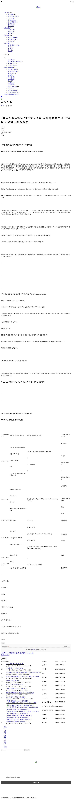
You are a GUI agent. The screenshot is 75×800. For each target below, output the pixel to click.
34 (5, 735)
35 (5, 737)
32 (5, 732)
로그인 (72, 1)
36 (5, 738)
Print (2, 643)
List (2, 656)
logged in (34, 649)
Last (5, 747)
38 (5, 742)
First (5, 727)
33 (5, 733)
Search (27, 750)
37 (5, 740)
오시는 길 (36, 782)
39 (5, 743)
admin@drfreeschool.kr (13, 777)
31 (5, 730)
